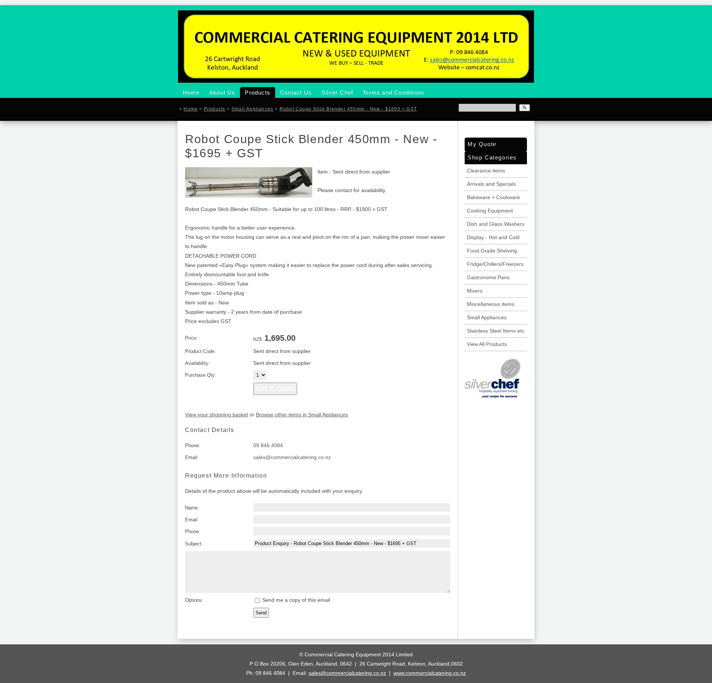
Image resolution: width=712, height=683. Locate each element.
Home (191, 92)
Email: (192, 457)
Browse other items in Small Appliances (302, 415)
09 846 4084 (268, 445)
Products (257, 92)
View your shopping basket (216, 415)
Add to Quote (275, 388)
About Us (222, 92)
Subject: (194, 544)
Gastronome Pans (488, 277)
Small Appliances (252, 108)
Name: (192, 508)
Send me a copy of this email (295, 600)
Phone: (192, 445)
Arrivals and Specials (491, 184)
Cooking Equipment (490, 211)
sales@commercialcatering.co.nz (292, 457)
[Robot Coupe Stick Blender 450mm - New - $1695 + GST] (248, 196)
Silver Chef (337, 92)
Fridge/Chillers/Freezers (495, 264)
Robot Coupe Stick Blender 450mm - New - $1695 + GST (348, 108)
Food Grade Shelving (492, 251)
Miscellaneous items (490, 304)
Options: (194, 600)
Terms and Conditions (393, 92)
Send (261, 613)
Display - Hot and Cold (493, 237)
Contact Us (296, 92)
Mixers (474, 291)
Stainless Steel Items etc (495, 331)
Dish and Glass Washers (495, 224)
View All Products (487, 344)
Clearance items (486, 171)
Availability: (197, 363)
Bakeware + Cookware (493, 197)
